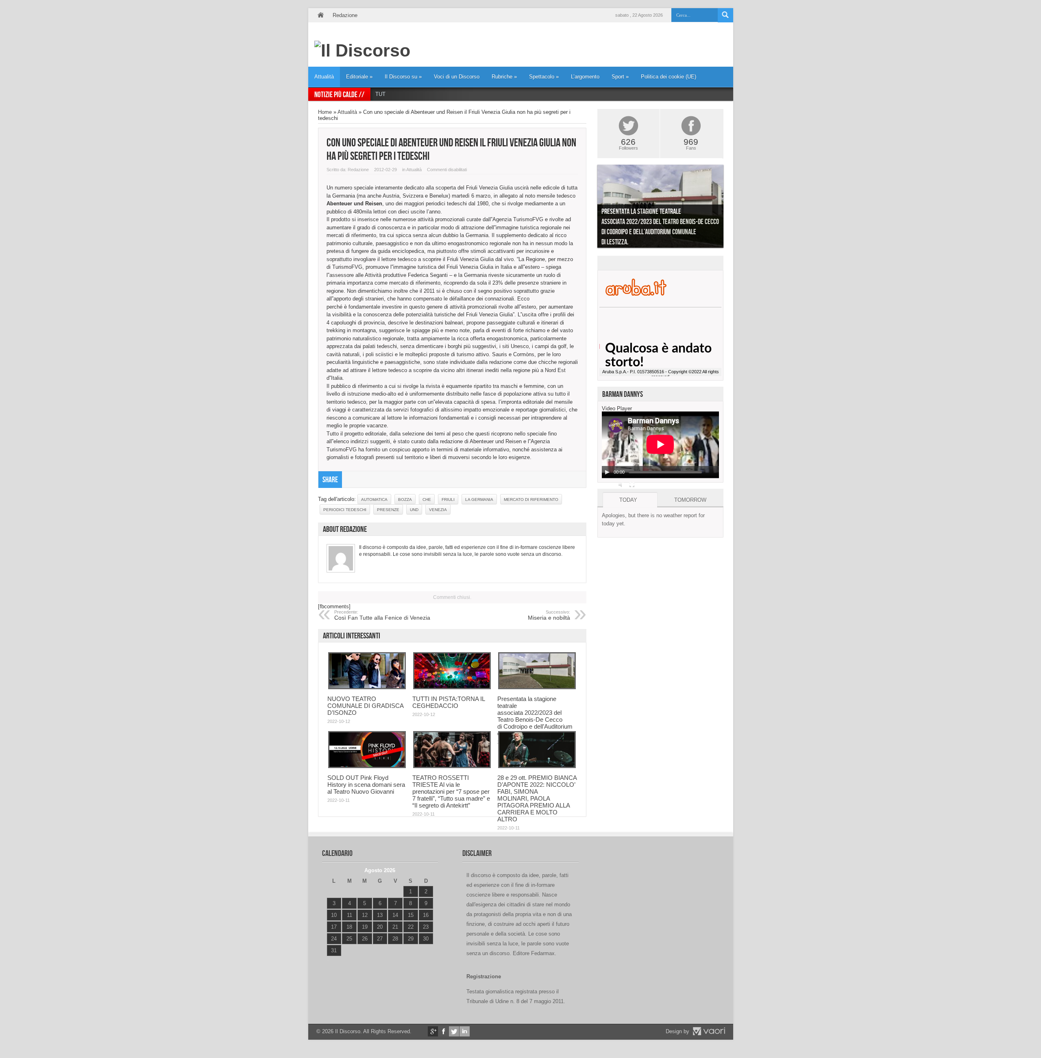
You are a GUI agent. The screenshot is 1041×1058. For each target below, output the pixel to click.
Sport (620, 77)
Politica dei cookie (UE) (668, 77)
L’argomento (585, 77)
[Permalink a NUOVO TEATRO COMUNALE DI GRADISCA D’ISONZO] (367, 687)
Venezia (438, 509)
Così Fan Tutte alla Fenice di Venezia (382, 615)
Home (320, 15)
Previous (591, 208)
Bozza (405, 499)
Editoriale (359, 77)
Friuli (448, 499)
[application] (660, 444)
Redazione (345, 15)
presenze (388, 509)
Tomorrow (690, 500)
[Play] (607, 472)
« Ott (332, 961)
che (426, 499)
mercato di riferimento (531, 499)
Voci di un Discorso (456, 77)
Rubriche (504, 77)
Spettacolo (544, 77)
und (414, 509)
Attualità (324, 77)
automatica (374, 499)
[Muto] (621, 484)
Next (729, 208)
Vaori (709, 1031)
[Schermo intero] (632, 484)
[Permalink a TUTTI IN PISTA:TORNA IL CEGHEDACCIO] (452, 687)
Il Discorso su (403, 77)
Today (628, 500)
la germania (479, 499)
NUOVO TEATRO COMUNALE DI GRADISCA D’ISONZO (365, 705)
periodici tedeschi (344, 509)
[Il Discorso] (362, 50)
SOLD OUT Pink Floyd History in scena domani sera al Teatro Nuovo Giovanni (366, 784)
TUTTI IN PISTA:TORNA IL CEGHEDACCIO (428, 94)
